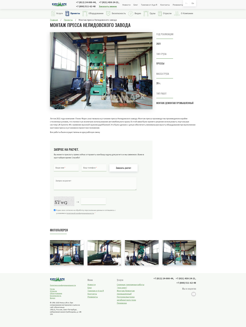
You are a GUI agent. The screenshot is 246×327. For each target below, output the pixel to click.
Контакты (165, 4)
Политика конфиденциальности (63, 285)
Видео (52, 298)
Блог (136, 4)
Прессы (160, 63)
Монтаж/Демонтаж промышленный (174, 103)
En (193, 3)
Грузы (52, 289)
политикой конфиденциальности (80, 213)
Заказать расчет (123, 167)
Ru (186, 3)
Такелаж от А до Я (149, 4)
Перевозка (122, 303)
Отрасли (53, 291)
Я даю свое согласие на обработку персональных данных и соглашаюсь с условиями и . (86, 211)
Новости (126, 4)
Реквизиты (178, 4)
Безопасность (55, 296)
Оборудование (56, 293)
